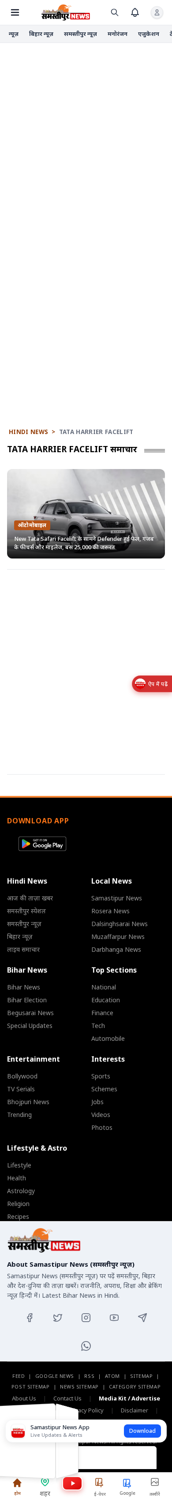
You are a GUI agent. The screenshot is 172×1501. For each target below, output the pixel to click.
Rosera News (110, 911)
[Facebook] (29, 1317)
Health (16, 1178)
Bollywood (22, 1076)
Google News (54, 1376)
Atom (112, 1376)
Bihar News (23, 987)
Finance (102, 1012)
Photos (101, 1127)
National (103, 987)
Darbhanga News (116, 949)
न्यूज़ (14, 34)
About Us (24, 1398)
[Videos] (72, 1483)
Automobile (108, 1038)
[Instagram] (86, 1317)
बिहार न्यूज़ (41, 34)
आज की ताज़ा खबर (30, 898)
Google (127, 1493)
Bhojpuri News (28, 1102)
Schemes (104, 1089)
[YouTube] (114, 1317)
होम (17, 1493)
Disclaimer (134, 1410)
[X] (57, 1317)
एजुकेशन (148, 34)
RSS (89, 1376)
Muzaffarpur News (118, 936)
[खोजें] (115, 12)
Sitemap (141, 1376)
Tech (98, 1025)
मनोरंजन (117, 34)
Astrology (21, 1191)
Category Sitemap (135, 1386)
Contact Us (67, 1398)
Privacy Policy (86, 1410)
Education (105, 1000)
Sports (100, 1076)
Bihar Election (27, 1000)
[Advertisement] (86, 140)
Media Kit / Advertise (129, 1398)
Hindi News (28, 432)
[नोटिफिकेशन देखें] (135, 12)
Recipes (18, 1216)
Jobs (97, 1102)
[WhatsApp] (86, 1346)
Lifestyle (19, 1165)
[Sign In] (157, 12)
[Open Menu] (15, 12)
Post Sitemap (30, 1386)
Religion (18, 1203)
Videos (100, 1114)
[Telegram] (142, 1317)
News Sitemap (79, 1386)
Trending (19, 1114)
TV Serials (21, 1089)
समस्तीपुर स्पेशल (26, 911)
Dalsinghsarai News (119, 923)
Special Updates (29, 1025)
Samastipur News (116, 898)
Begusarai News (30, 1012)
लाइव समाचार (23, 949)
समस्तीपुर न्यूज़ (80, 34)
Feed (18, 1376)
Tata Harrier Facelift (96, 432)
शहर (45, 1493)
